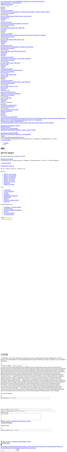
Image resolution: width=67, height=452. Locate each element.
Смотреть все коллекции (7, 13)
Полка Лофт (56, 446)
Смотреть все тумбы (6, 45)
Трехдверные (29, 35)
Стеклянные (9, 93)
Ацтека (25, 16)
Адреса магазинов (9, 191)
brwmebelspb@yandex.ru (17, 137)
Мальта (8, 16)
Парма (37, 122)
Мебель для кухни (9, 180)
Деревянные (17, 93)
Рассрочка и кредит (9, 213)
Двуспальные (4, 11)
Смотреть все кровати (7, 10)
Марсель (11, 86)
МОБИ (60, 118)
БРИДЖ (3, 127)
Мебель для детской (9, 178)
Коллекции (7, 183)
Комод (7, 446)
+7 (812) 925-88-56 (16, 2)
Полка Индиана (20, 448)
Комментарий (4, 412)
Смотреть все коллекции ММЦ (9, 133)
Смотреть (3, 103)
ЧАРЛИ (33, 130)
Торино (16, 122)
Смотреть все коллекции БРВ (9, 117)
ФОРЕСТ (8, 127)
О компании (7, 190)
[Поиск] (17, 450)
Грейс (18, 39)
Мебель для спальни (9, 181)
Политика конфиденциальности (13, 210)
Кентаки (24, 118)
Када (20, 118)
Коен (18, 63)
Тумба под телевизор (47, 446)
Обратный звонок (6, 2)
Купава (12, 122)
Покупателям (8, 1)
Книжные (3, 93)
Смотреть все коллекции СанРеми (10, 125)
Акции (2, 136)
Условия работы (8, 208)
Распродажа (27, 1)
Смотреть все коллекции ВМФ (9, 128)
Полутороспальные (13, 11)
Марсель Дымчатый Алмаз (50, 118)
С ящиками (28, 58)
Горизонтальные (17, 70)
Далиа (30, 119)
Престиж (41, 122)
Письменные (18, 23)
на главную (16, 156)
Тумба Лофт (38, 446)
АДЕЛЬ (28, 130)
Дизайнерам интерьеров (10, 195)
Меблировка (7, 197)
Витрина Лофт (21, 446)
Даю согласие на (17, 421)
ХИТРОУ (13, 130)
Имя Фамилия (4, 398)
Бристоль (7, 122)
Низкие (8, 47)
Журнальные (4, 23)
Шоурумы (6, 201)
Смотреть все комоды (7, 80)
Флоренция (25, 119)
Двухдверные (42, 35)
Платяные (22, 35)
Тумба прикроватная (30, 448)
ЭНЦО (2, 130)
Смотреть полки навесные (8, 92)
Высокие (3, 47)
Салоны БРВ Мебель (18, 1)
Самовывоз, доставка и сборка (12, 207)
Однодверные (15, 35)
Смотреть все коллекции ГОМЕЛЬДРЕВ (12, 121)
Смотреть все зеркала (7, 68)
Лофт (16, 16)
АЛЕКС (24, 130)
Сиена (29, 16)
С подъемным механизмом (27, 11)
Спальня (16, 109)
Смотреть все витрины (7, 57)
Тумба (10, 446)
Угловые (35, 35)
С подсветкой (20, 58)
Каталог (3, 7)
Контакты (6, 194)
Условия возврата (9, 214)
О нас (2, 1)
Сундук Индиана (30, 446)
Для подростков (5, 109)
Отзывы (6, 193)
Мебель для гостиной (10, 174)
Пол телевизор (29, 47)
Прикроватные (14, 47)
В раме (2, 70)
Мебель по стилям (9, 184)
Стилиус (11, 63)
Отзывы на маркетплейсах (11, 200)
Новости (6, 198)
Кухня (11, 109)
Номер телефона (5, 409)
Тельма (29, 122)
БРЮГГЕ (18, 130)
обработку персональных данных (21, 421)
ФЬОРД (13, 134)
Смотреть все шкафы (6, 33)
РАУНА (3, 134)
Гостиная (3, 105)
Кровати (14, 446)
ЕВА (23, 28)
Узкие (23, 82)
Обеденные (11, 23)
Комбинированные (6, 35)
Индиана (20, 16)
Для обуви (22, 47)
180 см (48, 11)
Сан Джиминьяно (37, 119)
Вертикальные (9, 70)
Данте (33, 122)
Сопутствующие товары (37, 1)
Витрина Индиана (10, 448)
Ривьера (25, 122)
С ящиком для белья (40, 11)
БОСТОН (7, 130)
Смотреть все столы (6, 22)
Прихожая (9, 105)
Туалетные (25, 23)
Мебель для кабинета (10, 177)
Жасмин (12, 16)
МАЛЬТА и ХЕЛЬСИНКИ (23, 134)
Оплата (6, 211)
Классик (3, 16)
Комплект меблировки (7, 411)
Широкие (27, 82)
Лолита (47, 122)
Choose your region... (6, 365)
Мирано (51, 122)
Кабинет (14, 105)
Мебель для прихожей (10, 175)
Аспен (2, 122)
